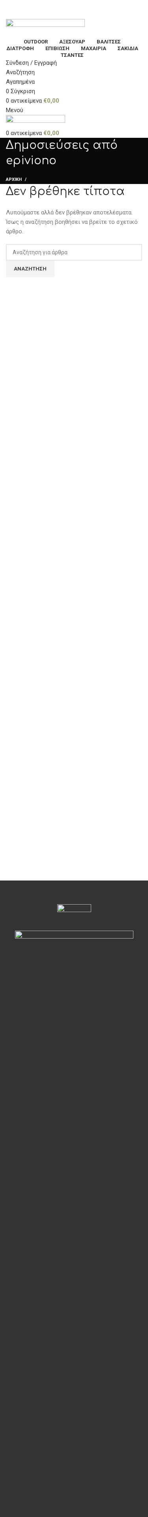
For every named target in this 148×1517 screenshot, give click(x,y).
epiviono (31, 160)
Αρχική (14, 179)
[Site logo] (45, 27)
